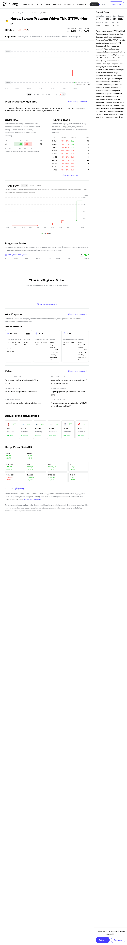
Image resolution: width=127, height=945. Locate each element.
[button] (16, 255)
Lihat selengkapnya (76, 101)
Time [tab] (39, 185)
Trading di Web (116, 4)
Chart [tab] (24, 185)
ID (100, 4)
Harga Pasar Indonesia (25, 13)
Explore (13, 13)
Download (118, 940)
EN (103, 4)
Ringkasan (10, 36)
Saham (37, 13)
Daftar (102, 940)
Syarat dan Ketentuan (32, 499)
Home (7, 13)
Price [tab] (32, 185)
